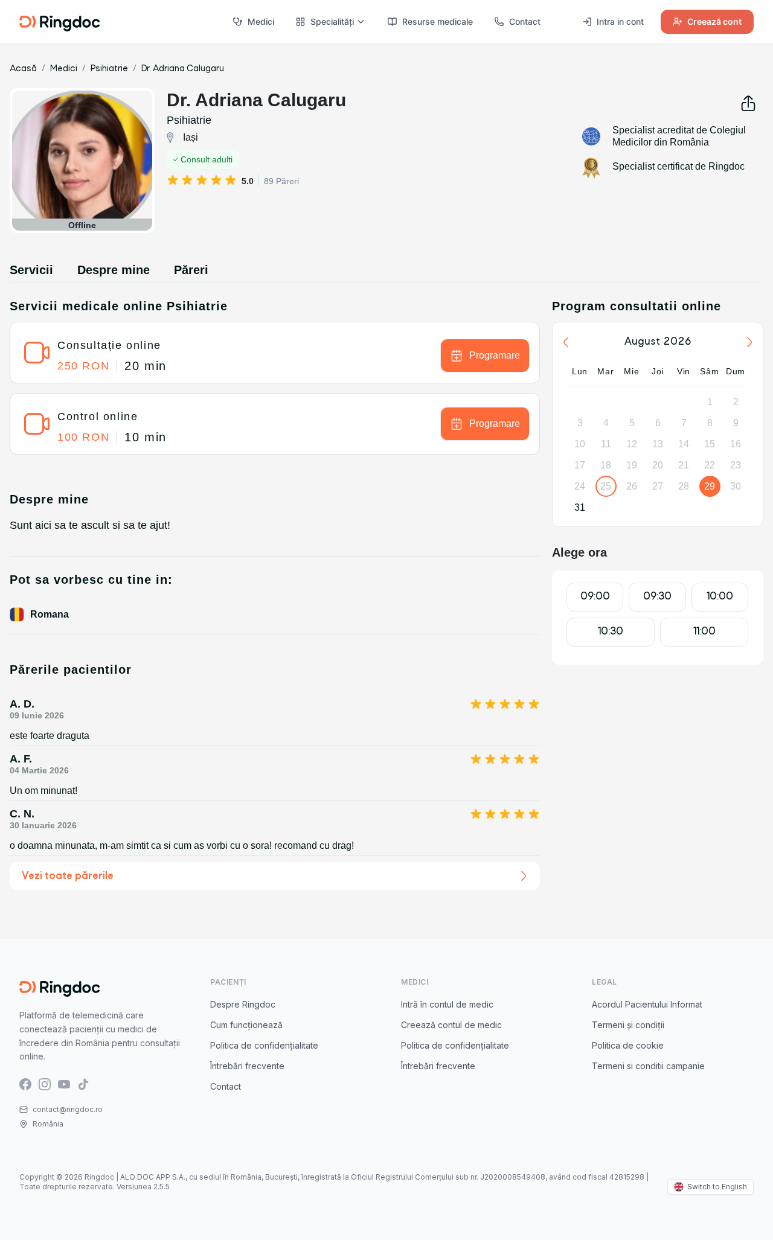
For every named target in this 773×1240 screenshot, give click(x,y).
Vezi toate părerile (68, 876)
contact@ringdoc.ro (68, 1109)
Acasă (23, 69)
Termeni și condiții (628, 1025)
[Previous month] (566, 342)
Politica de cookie (628, 1045)
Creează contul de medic (451, 1025)
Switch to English (717, 1186)
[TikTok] (83, 1083)
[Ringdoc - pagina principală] (59, 21)
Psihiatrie (109, 69)
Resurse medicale (437, 21)
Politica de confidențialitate (264, 1045)
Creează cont (714, 21)
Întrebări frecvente (247, 1066)
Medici (261, 21)
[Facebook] (25, 1083)
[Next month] (749, 342)
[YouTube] (64, 1083)
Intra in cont (620, 21)
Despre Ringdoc (242, 1004)
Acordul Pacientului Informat (647, 1004)
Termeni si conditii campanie (648, 1066)
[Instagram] (45, 1083)
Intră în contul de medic (447, 1004)
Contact (524, 21)
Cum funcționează (246, 1025)
